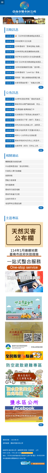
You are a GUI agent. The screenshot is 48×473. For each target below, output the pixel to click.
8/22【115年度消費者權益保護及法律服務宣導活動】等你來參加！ (25, 62)
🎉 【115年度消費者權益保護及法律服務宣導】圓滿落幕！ (25, 36)
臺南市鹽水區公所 (24, 8)
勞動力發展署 (10, 180)
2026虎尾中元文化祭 (18, 41)
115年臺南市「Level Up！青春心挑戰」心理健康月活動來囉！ (25, 73)
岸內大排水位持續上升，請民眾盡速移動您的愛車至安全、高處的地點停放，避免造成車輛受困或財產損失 (25, 125)
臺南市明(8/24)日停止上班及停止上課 (25, 141)
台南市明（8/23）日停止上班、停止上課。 (25, 146)
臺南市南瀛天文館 (12, 194)
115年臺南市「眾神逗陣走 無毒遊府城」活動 (25, 47)
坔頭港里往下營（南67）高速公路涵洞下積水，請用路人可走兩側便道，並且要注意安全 (25, 120)
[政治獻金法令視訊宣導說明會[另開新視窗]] (24, 332)
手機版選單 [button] (2, 2)
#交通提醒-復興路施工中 (20, 109)
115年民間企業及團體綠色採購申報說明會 (25, 52)
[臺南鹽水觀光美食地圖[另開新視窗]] (24, 391)
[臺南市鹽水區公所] (24, 20)
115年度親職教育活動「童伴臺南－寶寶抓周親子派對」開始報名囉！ (25, 67)
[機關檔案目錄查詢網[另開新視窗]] (24, 281)
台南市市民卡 (10, 199)
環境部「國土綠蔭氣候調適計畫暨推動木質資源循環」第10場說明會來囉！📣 (25, 78)
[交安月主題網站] (24, 307)
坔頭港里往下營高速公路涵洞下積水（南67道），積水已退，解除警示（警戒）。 (25, 115)
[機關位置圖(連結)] (25, 464)
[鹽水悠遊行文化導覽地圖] (24, 377)
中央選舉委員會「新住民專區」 (17, 166)
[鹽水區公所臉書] (24, 404)
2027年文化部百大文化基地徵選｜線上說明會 (25, 57)
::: (1, 16)
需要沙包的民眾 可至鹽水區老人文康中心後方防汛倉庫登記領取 (25, 130)
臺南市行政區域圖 (12, 189)
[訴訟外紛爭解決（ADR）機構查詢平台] (24, 416)
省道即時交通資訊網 (13, 203)
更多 (41, 87)
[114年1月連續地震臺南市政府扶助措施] (24, 252)
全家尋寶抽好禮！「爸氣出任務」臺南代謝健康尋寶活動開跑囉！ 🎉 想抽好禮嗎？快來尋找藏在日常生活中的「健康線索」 (25, 83)
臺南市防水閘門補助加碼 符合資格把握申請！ (25, 104)
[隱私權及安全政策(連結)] (38, 464)
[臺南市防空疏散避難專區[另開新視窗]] (24, 364)
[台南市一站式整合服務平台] (24, 264)
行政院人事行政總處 (13, 171)
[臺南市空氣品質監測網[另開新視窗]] (24, 347)
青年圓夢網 (9, 185)
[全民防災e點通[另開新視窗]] (24, 355)
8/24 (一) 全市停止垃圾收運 (21, 135)
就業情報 (9, 176)
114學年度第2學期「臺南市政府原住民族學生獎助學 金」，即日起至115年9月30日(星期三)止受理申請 (25, 99)
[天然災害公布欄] (24, 234)
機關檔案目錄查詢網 (13, 162)
